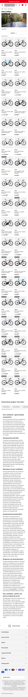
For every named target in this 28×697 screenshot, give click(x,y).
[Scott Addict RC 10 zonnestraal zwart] (20, 203)
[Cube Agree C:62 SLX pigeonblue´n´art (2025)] (20, 381)
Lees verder (3, 28)
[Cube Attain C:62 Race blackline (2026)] (20, 362)
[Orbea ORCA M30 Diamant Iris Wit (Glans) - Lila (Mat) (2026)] (20, 243)
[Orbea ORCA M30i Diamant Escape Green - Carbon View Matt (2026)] (7, 362)
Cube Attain (6, 406)
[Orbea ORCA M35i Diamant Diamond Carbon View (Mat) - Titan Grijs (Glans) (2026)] (7, 183)
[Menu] (2, 5)
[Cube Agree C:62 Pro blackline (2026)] (7, 43)
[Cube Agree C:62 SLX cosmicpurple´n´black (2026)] (20, 223)
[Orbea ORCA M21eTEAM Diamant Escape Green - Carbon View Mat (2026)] (20, 83)
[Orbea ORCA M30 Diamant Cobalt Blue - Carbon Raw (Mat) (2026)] (20, 302)
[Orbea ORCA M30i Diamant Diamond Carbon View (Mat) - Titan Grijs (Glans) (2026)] (20, 142)
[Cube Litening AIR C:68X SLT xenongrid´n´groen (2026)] (7, 122)
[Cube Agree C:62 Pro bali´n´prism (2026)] (7, 63)
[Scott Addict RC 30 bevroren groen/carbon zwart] (7, 83)
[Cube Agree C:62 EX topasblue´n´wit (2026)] (20, 282)
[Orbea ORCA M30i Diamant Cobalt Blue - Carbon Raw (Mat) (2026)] (7, 162)
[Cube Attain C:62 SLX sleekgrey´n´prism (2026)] (20, 183)
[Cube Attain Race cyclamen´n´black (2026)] (7, 381)
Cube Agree (16, 406)
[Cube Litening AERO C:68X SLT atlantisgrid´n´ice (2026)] (20, 103)
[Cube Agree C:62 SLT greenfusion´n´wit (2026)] (20, 63)
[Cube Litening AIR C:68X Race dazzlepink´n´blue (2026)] (7, 262)
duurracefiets (13, 589)
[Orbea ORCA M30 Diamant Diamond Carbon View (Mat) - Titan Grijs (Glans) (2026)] (7, 203)
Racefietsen (10, 8)
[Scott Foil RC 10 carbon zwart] (7, 342)
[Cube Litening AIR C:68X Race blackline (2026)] (20, 262)
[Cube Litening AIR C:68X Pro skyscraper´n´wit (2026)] (20, 122)
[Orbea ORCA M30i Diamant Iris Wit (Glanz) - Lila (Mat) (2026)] (7, 142)
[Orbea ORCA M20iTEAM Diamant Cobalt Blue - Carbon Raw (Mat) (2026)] (7, 322)
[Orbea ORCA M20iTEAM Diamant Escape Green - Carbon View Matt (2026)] (20, 342)
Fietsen (5, 8)
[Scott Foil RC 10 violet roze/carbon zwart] (7, 302)
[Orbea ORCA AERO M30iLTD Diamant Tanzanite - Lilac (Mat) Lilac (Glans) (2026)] (7, 282)
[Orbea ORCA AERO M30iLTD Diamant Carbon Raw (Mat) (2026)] (7, 223)
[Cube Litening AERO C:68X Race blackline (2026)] (20, 162)
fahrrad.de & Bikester (9, 693)
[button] (22, 5)
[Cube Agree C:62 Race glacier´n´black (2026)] (20, 322)
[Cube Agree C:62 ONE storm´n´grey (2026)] (20, 43)
